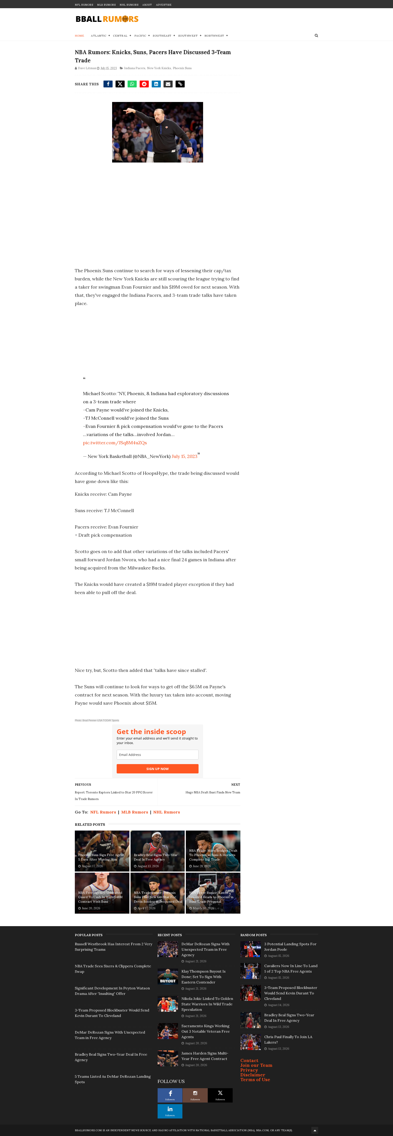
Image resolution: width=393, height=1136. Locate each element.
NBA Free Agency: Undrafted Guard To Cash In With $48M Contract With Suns (100, 897)
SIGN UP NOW (157, 769)
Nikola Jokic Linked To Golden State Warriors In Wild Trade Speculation (207, 1004)
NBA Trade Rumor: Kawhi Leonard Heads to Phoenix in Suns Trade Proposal (211, 897)
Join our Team (256, 1065)
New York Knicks (159, 68)
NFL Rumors (84, 4)
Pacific (140, 35)
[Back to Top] (314, 1130)
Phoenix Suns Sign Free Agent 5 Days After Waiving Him (101, 857)
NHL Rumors (129, 4)
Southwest (188, 35)
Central (120, 35)
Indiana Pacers (134, 68)
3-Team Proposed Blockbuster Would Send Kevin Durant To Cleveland (290, 993)
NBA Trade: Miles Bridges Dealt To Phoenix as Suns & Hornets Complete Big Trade (213, 855)
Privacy (249, 1070)
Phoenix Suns (182, 68)
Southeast (162, 35)
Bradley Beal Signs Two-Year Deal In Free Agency (156, 857)
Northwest (214, 35)
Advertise (164, 4)
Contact (249, 1060)
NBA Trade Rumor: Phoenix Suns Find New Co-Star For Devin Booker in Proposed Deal (158, 897)
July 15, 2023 (184, 456)
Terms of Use (255, 1079)
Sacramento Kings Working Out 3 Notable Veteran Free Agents (205, 1031)
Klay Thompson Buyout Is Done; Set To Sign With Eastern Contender (203, 976)
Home (79, 35)
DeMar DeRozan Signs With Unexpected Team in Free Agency (205, 949)
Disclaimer (252, 1075)
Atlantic (98, 35)
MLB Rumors (106, 4)
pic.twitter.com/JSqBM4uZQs (115, 442)
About (147, 4)
